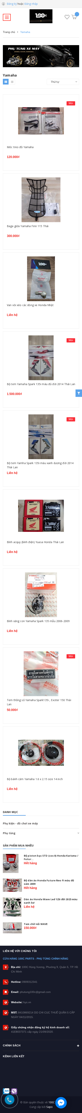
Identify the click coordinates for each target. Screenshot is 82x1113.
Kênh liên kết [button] (14, 1056)
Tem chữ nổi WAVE (35, 924)
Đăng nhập (31, 4)
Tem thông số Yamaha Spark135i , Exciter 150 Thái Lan (39, 702)
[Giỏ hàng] (74, 17)
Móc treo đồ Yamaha (20, 147)
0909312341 (29, 981)
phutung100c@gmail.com (35, 991)
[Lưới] (6, 82)
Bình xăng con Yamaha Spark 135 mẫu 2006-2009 (38, 621)
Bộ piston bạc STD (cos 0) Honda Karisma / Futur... (51, 857)
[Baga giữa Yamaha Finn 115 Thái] (41, 199)
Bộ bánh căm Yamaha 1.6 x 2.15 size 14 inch (35, 779)
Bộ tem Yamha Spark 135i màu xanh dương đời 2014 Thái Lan (40, 465)
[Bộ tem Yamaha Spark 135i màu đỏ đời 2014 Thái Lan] (41, 357)
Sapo (49, 1107)
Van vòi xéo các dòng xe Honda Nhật (30, 305)
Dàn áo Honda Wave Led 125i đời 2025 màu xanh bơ (50, 901)
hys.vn (27, 1002)
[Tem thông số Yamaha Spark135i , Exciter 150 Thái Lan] (41, 673)
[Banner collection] (41, 56)
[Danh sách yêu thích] (67, 18)
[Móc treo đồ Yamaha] (41, 120)
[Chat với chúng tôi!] (61, 1102)
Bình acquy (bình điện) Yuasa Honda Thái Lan (35, 542)
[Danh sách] (12, 82)
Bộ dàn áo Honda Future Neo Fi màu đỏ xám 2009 (49, 882)
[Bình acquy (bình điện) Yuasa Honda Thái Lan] (41, 515)
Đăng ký (12, 4)
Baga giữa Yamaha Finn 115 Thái (27, 226)
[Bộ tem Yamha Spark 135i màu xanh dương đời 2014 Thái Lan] (41, 436)
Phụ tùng (9, 833)
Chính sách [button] (11, 1045)
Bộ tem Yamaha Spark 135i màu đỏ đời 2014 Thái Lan (41, 384)
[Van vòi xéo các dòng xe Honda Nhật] (41, 278)
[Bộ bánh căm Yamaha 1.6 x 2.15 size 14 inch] (41, 752)
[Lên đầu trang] (74, 1104)
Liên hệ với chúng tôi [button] (20, 951)
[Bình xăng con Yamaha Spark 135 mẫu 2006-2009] (41, 594)
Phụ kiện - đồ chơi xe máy (20, 823)
